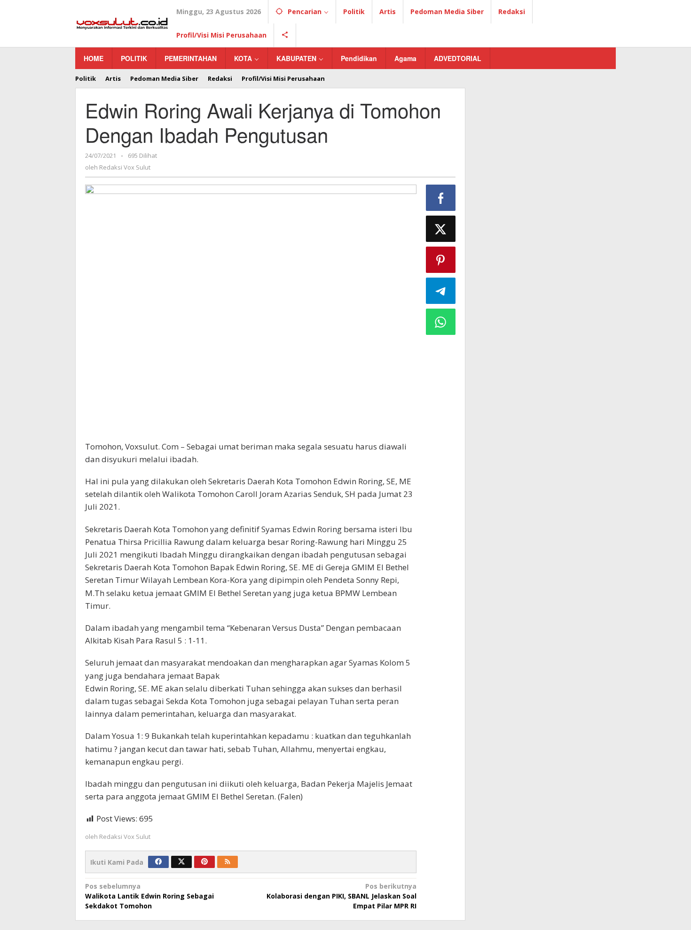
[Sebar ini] (441, 198)
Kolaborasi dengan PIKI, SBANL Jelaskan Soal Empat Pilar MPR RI (341, 896)
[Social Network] (285, 35)
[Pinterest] (204, 862)
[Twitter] (181, 862)
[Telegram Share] (441, 291)
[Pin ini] (441, 260)
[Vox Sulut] (122, 22)
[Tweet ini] (441, 229)
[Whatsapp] (441, 322)
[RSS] (227, 862)
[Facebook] (158, 862)
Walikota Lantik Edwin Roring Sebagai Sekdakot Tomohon (149, 896)
